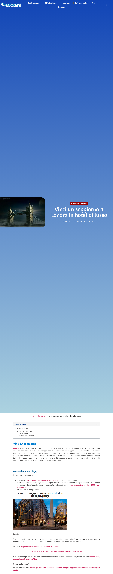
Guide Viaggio (33, 3)
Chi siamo (62, 7)
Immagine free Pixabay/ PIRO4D (27, 435)
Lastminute (83, 203)
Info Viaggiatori (81, 3)
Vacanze (66, 3)
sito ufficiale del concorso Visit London (43, 480)
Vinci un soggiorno (23, 429)
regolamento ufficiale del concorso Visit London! (41, 547)
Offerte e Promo (51, 3)
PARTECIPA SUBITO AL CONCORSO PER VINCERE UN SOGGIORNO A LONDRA (56, 552)
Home (34, 416)
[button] (106, 5)
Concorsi (76, 203)
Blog (93, 3)
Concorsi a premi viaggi (25, 431)
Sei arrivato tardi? (24, 433)
